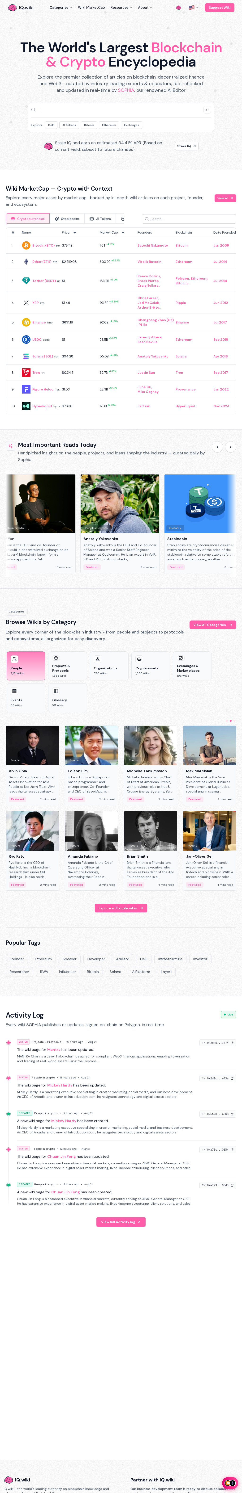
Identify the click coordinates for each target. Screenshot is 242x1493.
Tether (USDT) (44, 281)
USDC (37, 339)
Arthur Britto (148, 307)
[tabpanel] (121, 321)
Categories (59, 7)
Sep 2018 (220, 339)
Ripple (181, 303)
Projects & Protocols (46, 1042)
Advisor (122, 958)
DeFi (51, 125)
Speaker (70, 958)
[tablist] (65, 218)
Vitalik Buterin (149, 262)
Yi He (143, 325)
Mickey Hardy (59, 1085)
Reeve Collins (149, 276)
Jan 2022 (221, 389)
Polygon (182, 278)
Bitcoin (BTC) (43, 245)
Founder (17, 958)
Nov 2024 (221, 406)
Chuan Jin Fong (61, 1156)
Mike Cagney (148, 392)
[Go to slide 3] (234, 721)
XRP (35, 303)
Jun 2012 (220, 303)
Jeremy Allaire (150, 337)
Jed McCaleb (148, 303)
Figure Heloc (42, 389)
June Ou (144, 387)
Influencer (67, 971)
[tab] (28, 218)
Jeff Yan (144, 406)
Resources (120, 7)
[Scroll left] (217, 447)
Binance (39, 322)
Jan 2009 (221, 245)
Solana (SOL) (42, 356)
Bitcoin (89, 125)
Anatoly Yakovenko (153, 356)
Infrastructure (170, 958)
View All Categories (209, 625)
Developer (96, 958)
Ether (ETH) (41, 262)
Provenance (186, 389)
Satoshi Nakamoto (153, 245)
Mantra (53, 1049)
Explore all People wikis (118, 908)
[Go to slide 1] (227, 721)
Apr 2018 (220, 356)
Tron (36, 372)
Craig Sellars (148, 285)
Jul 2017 (220, 322)
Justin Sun (146, 372)
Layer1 (166, 971)
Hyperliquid (42, 406)
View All (222, 198)
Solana (181, 356)
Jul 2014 (220, 262)
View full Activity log (118, 1222)
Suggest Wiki (220, 7)
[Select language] (194, 7)
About (143, 7)
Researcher (19, 971)
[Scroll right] (230, 447)
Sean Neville (148, 342)
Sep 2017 (220, 372)
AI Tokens (69, 125)
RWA (44, 971)
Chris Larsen (148, 298)
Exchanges (131, 125)
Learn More (181, 146)
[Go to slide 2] (231, 721)
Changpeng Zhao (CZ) (156, 320)
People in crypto (43, 1077)
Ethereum (109, 125)
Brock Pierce (148, 281)
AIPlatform (141, 971)
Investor (200, 958)
